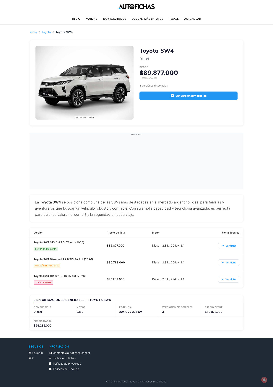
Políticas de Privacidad (67, 363)
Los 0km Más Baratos (147, 18)
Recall (174, 18)
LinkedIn (37, 353)
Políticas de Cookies (66, 369)
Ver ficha (230, 245)
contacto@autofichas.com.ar (71, 353)
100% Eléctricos (114, 18)
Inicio (76, 18)
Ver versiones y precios (191, 95)
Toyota (46, 32)
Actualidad (192, 18)
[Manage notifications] (264, 380)
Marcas (91, 18)
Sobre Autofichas (65, 358)
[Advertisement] (136, 162)
